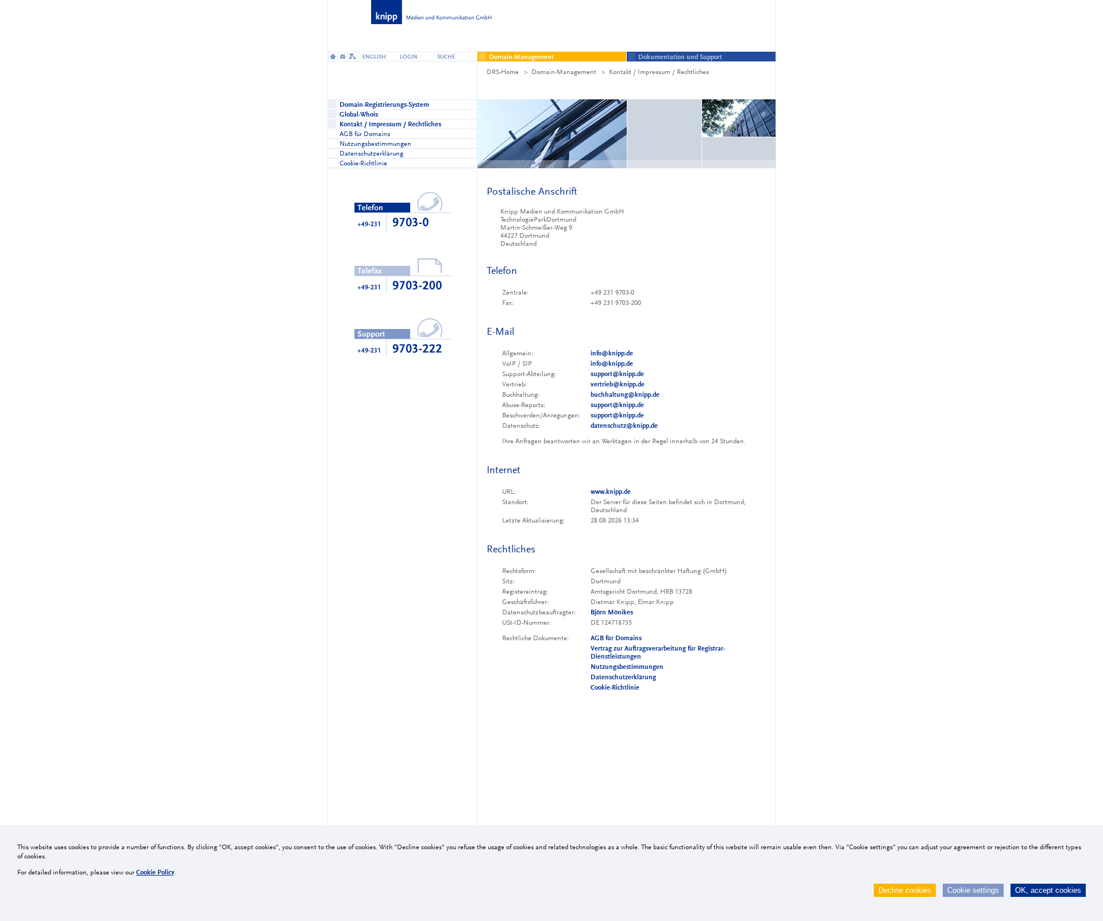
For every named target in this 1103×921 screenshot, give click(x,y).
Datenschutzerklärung (623, 677)
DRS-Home (503, 72)
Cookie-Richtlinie (615, 687)
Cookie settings (973, 890)
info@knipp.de (612, 353)
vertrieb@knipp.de (618, 384)
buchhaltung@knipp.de (625, 394)
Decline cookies (904, 890)
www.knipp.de (611, 491)
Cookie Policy (155, 872)
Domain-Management (563, 72)
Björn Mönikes (612, 612)
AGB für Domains (616, 638)
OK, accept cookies (1048, 890)
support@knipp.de (617, 374)
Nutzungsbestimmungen (627, 667)
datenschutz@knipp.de (624, 425)
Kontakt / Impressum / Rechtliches (659, 72)
